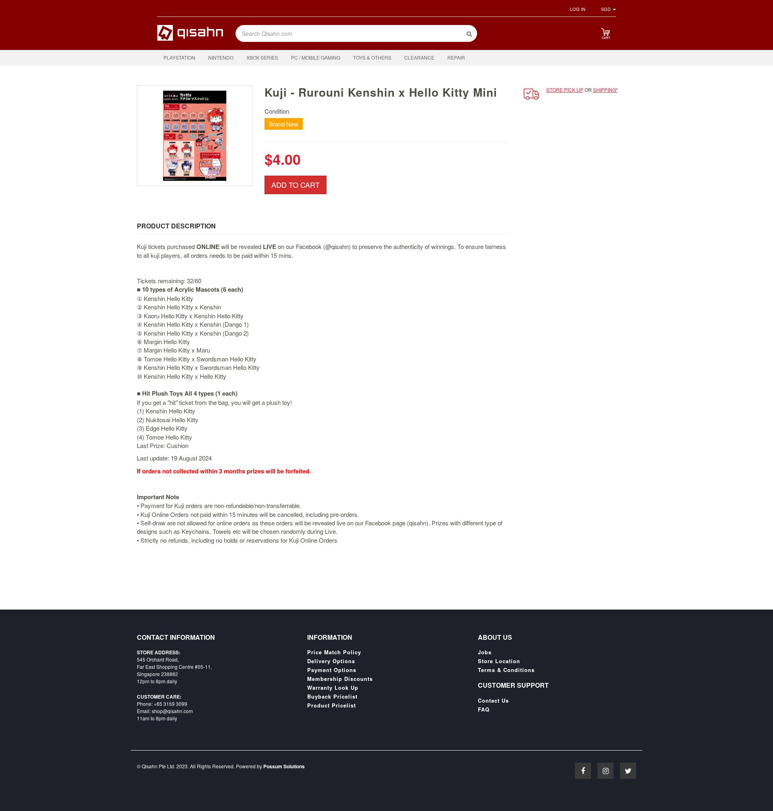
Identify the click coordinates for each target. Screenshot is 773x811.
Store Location (499, 661)
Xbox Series (262, 57)
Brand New (283, 124)
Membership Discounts (340, 678)
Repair (456, 57)
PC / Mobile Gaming (315, 57)
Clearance (419, 57)
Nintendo (221, 57)
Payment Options (331, 670)
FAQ (484, 709)
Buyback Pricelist (332, 696)
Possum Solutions (284, 766)
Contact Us (493, 700)
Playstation (179, 57)
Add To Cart (295, 184)
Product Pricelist (331, 705)
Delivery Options (331, 661)
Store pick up (564, 89)
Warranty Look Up (332, 687)
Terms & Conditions (506, 670)
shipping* (605, 89)
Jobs (485, 652)
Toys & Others (372, 57)
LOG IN (577, 9)
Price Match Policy (334, 652)
